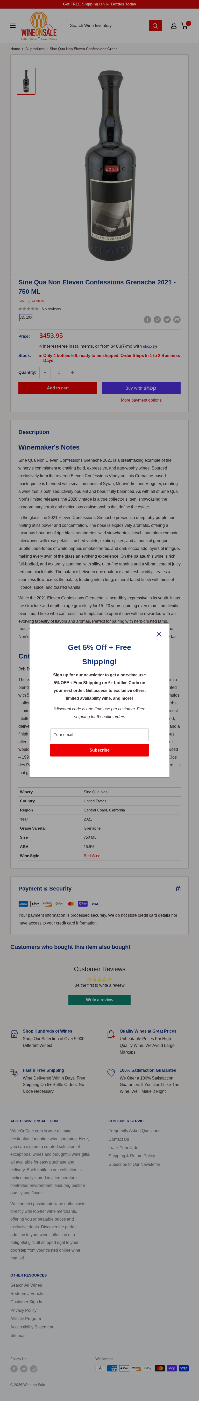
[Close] (159, 634)
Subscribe (99, 750)
